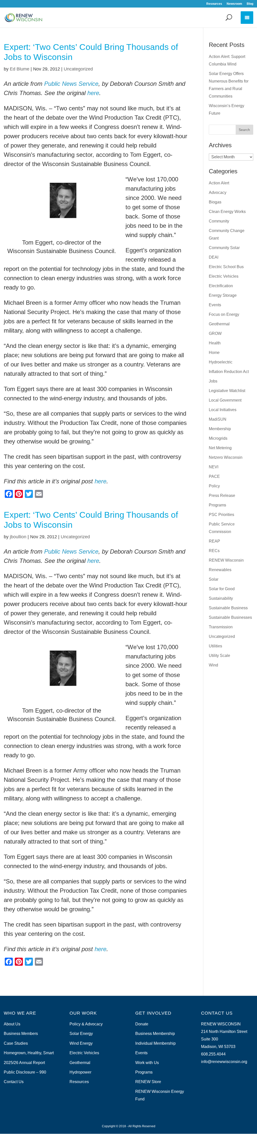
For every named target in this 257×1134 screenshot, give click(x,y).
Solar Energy (81, 1033)
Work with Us (147, 1063)
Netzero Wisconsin (225, 457)
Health (215, 343)
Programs (217, 505)
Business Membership (155, 1033)
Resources (214, 4)
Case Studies (16, 1043)
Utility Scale (219, 655)
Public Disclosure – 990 (25, 1072)
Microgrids (218, 438)
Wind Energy (81, 1043)
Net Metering (220, 448)
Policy (214, 486)
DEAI (213, 257)
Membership (220, 429)
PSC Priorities (221, 514)
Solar (213, 579)
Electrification (221, 286)
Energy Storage (223, 295)
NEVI (213, 467)
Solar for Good (222, 589)
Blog (250, 4)
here (93, 93)
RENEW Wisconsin (226, 560)
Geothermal (219, 324)
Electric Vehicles (223, 276)
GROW (215, 333)
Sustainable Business (228, 608)
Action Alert (219, 183)
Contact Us (14, 1082)
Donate (141, 1024)
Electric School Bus (226, 267)
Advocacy (217, 192)
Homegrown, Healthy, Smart (29, 1053)
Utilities (215, 646)
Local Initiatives (222, 410)
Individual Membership (155, 1043)
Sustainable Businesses (230, 617)
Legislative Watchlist (227, 391)
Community (219, 221)
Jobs (213, 381)
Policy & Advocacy (86, 1024)
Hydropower (80, 1072)
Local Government (225, 400)
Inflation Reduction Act (229, 371)
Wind (213, 665)
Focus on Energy (224, 314)
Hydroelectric (220, 362)
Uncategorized (78, 68)
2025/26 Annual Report (24, 1063)
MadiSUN (217, 419)
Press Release (222, 495)
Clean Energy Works (227, 211)
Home (214, 352)
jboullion (18, 536)
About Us (12, 1024)
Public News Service (71, 83)
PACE (214, 476)
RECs (214, 551)
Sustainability (221, 598)
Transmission (221, 627)
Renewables (220, 570)
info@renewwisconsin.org (224, 1062)
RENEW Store (148, 1082)
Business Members (21, 1033)
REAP (214, 541)
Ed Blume (19, 68)
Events (215, 305)
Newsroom (234, 4)
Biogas (215, 202)
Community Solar (224, 248)
